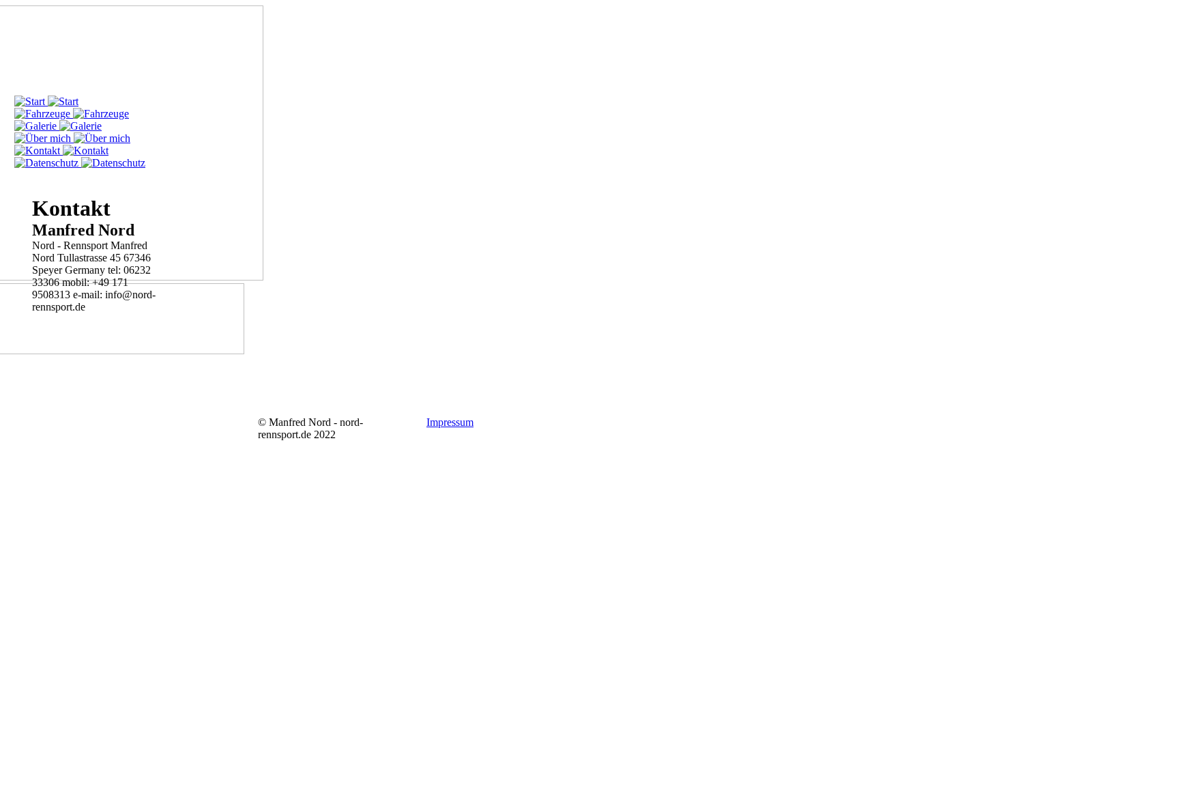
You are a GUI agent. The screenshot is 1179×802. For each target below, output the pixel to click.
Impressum (450, 422)
